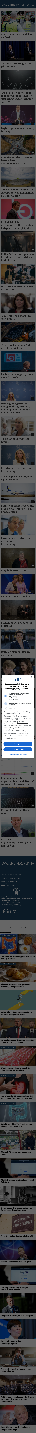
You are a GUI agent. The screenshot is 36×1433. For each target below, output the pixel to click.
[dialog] (18, 716)
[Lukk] (32, 677)
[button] (18, 708)
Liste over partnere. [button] (22, 723)
